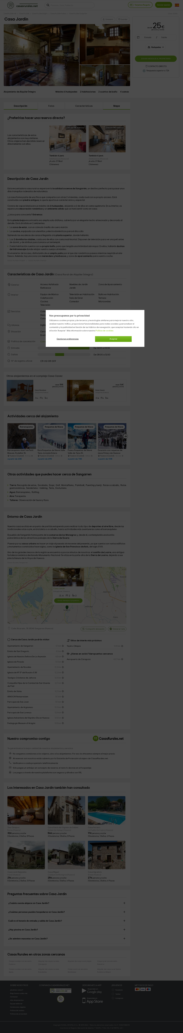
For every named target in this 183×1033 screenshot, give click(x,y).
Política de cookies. (105, 331)
